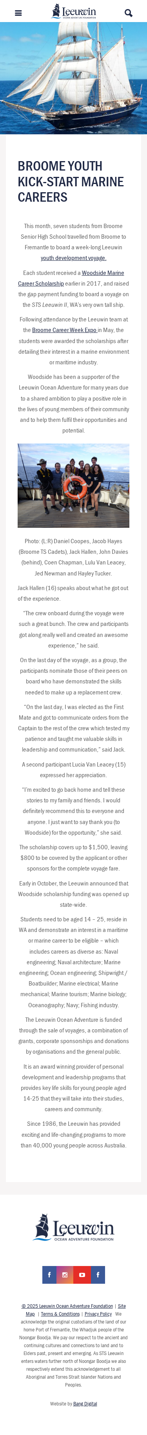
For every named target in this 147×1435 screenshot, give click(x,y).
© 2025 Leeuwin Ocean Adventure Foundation (67, 1305)
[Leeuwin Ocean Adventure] (73, 10)
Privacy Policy (98, 1313)
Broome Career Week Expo (65, 329)
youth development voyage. (74, 257)
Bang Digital (85, 1403)
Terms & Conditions (60, 1313)
